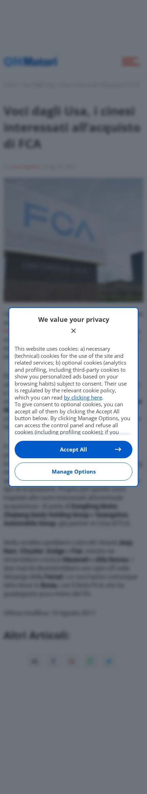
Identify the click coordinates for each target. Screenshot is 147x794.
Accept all (73, 449)
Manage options (74, 471)
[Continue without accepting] (73, 331)
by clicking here (83, 397)
